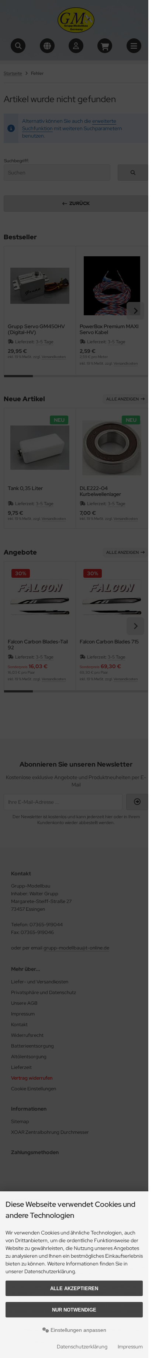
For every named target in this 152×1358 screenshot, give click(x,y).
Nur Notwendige (74, 1310)
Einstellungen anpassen (77, 1330)
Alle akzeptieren (74, 1288)
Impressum (130, 1346)
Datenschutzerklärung (82, 1346)
